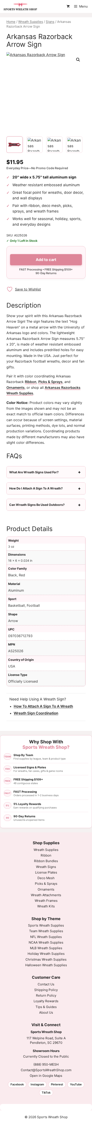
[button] (78, 60)
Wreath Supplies (30, 22)
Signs (50, 22)
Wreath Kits (46, 906)
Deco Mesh (46, 878)
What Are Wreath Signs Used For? (34, 472)
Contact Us (46, 984)
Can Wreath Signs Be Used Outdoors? (37, 505)
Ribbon (30, 382)
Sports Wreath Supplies (46, 925)
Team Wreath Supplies (46, 931)
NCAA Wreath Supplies (46, 942)
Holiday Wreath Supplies (46, 954)
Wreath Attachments (46, 895)
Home (10, 22)
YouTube (76, 1084)
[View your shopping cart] (68, 6)
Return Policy (46, 995)
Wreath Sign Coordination (36, 713)
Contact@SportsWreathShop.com (46, 1070)
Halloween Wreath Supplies (46, 965)
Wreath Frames (46, 901)
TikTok (46, 1092)
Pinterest (57, 1084)
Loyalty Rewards (46, 1001)
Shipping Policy (46, 990)
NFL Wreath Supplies (46, 937)
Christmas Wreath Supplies (46, 959)
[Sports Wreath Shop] (20, 6)
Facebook (17, 1084)
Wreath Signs (46, 867)
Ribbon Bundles (46, 861)
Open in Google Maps (46, 1076)
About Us (46, 1012)
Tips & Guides (46, 1007)
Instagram (37, 1084)
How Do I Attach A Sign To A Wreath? (36, 488)
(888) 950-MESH (46, 1064)
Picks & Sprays (50, 382)
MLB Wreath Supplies (46, 948)
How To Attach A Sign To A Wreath (43, 706)
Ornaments (15, 387)
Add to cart (46, 259)
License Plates (46, 872)
